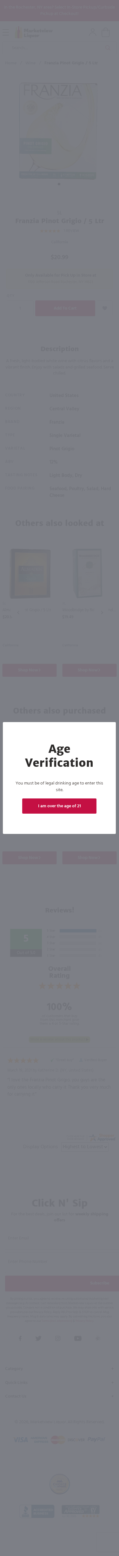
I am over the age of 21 (59, 806)
